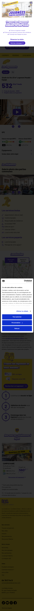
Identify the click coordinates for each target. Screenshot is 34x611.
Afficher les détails (22, 311)
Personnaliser (16, 322)
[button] (31, 3)
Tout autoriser (17, 317)
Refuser (17, 328)
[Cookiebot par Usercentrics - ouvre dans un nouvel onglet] (24, 281)
